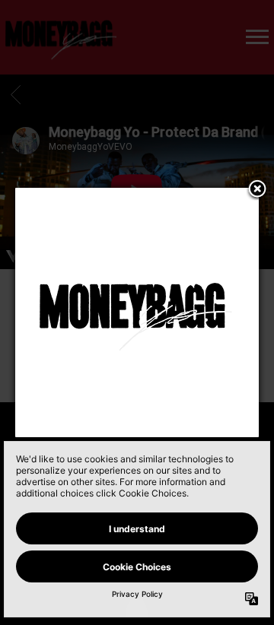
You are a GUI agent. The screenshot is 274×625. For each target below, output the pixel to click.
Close (257, 190)
